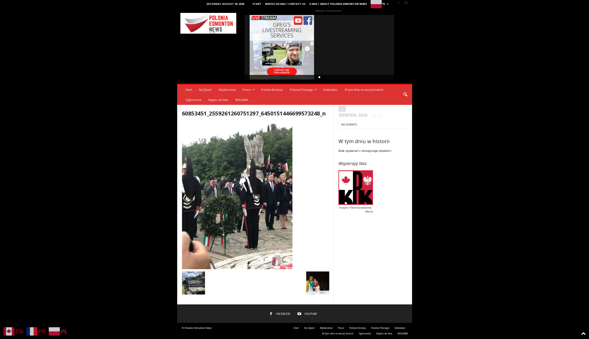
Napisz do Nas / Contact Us (285, 4)
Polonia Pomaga (301, 90)
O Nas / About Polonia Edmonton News (338, 4)
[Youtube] (406, 3)
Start (256, 4)
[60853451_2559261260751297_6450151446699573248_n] (255, 195)
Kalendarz (330, 90)
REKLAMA (241, 100)
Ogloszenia (193, 100)
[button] (405, 95)
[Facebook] (398, 3)
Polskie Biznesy (272, 90)
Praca (247, 90)
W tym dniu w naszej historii (364, 90)
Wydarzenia (227, 90)
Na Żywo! (205, 90)
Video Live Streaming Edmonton (282, 47)
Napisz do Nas (218, 100)
